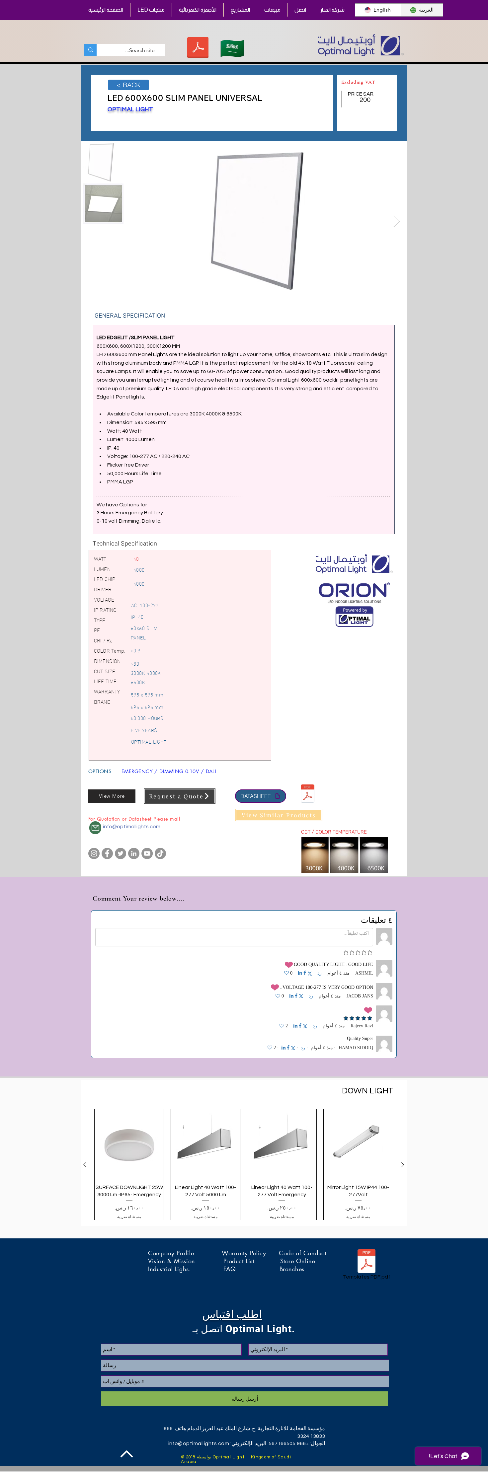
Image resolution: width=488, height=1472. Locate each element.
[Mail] (95, 827)
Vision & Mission (185, 1261)
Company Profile (185, 1253)
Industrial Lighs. (185, 1269)
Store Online (297, 1261)
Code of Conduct (302, 1253)
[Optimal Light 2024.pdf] (197, 48)
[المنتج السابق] (403, 1165)
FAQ (251, 1269)
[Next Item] (396, 221)
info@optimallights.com (131, 826)
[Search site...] (90, 50)
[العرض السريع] (358, 1143)
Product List (251, 1261)
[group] (244, 1164)
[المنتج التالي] (85, 1165)
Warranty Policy (250, 1253)
